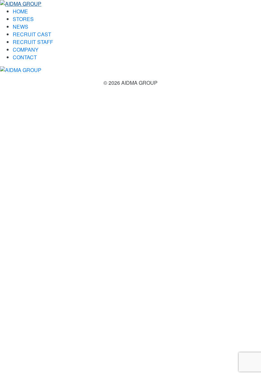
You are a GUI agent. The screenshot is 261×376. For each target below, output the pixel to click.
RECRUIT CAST (32, 34)
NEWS (20, 26)
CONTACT (25, 57)
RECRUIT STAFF (33, 42)
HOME (20, 11)
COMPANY (26, 49)
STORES (23, 19)
